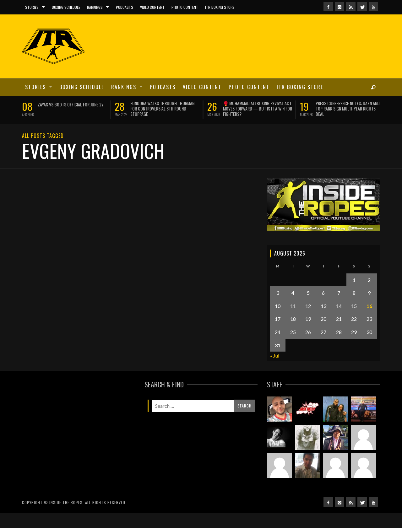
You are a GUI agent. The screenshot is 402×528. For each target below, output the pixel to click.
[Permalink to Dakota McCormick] (279, 437)
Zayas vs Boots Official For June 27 (71, 104)
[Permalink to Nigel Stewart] (307, 437)
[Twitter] (362, 6)
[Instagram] (339, 6)
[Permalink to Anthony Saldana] (335, 465)
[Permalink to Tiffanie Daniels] (335, 409)
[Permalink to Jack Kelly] (307, 409)
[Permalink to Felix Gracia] (279, 409)
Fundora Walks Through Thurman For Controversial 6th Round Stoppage (162, 108)
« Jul (274, 355)
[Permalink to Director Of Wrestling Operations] (363, 437)
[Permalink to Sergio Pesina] (363, 409)
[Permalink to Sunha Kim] (335, 437)
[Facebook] (328, 6)
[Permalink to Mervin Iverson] (307, 465)
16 (369, 306)
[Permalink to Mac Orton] (363, 465)
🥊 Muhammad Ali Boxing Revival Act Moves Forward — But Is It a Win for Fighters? (257, 108)
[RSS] (351, 6)
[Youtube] (373, 6)
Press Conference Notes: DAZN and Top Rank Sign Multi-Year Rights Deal (348, 108)
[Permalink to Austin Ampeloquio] (279, 465)
